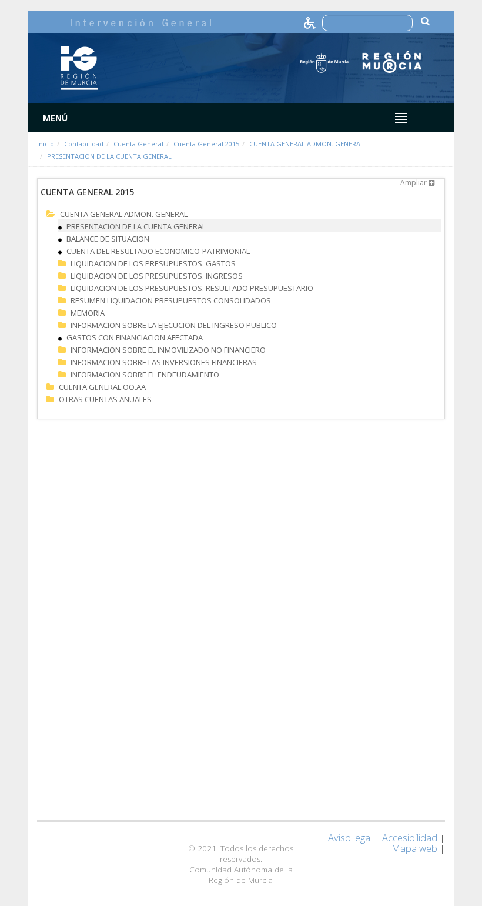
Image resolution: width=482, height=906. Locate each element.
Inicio (45, 143)
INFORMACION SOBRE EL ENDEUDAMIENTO (145, 374)
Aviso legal (350, 837)
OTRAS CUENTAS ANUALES (105, 399)
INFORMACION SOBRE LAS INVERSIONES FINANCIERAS (164, 362)
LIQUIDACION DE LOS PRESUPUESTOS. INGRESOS (157, 275)
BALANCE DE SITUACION (107, 238)
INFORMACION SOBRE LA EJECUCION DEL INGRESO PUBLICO (174, 325)
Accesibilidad (409, 837)
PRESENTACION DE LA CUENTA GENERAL (109, 156)
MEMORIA (88, 312)
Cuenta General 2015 (206, 143)
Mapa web (414, 848)
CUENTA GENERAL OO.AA (102, 387)
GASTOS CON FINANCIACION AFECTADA (134, 337)
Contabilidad (83, 143)
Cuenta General (138, 143)
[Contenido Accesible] (310, 22)
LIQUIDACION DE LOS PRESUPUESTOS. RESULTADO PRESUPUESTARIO (192, 288)
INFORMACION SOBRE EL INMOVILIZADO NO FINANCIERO (168, 350)
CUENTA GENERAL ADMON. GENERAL (306, 143)
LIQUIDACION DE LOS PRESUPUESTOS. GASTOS (153, 263)
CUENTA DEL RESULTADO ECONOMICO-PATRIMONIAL (158, 251)
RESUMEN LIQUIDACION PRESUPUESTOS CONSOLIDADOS (171, 300)
